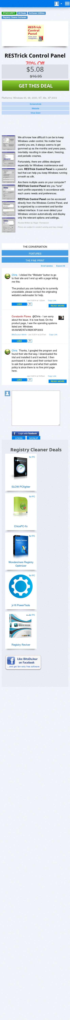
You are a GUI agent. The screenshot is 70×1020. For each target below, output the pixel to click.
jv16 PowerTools (21, 605)
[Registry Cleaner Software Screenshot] (8, 159)
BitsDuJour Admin (19, 334)
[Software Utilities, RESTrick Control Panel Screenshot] (8, 225)
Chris (14, 274)
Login (18, 438)
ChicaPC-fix (21, 526)
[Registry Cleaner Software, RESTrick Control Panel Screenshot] (8, 208)
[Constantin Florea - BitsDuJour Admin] (62, 319)
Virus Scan (36, 112)
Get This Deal (36, 86)
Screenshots (35, 103)
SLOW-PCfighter (21, 486)
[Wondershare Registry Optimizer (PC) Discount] (20, 545)
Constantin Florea (21, 316)
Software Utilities (37, 13)
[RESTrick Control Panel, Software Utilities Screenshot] (8, 192)
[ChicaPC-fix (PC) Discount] (20, 506)
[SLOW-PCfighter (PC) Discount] (20, 466)
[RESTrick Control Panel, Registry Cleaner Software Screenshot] (8, 175)
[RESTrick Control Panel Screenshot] (8, 142)
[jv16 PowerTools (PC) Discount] (20, 585)
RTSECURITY (9, 13)
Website (35, 108)
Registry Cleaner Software (14, 17)
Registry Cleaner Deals (36, 449)
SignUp (33, 438)
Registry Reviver (21, 644)
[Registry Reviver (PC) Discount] (20, 624)
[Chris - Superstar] (8, 277)
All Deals (22, 13)
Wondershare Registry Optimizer (20, 563)
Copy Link (52, 300)
